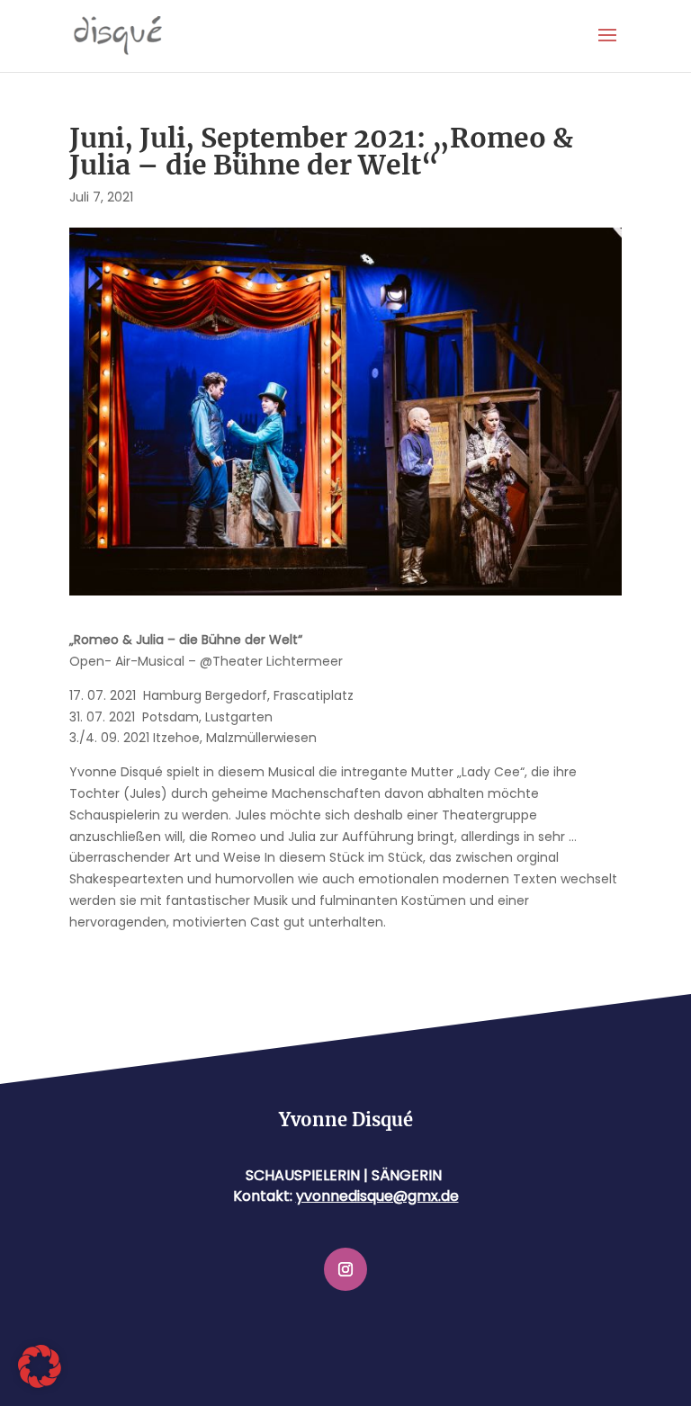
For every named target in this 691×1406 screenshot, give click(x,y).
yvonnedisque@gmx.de (377, 1196)
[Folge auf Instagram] (345, 1269)
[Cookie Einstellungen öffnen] (39, 1384)
